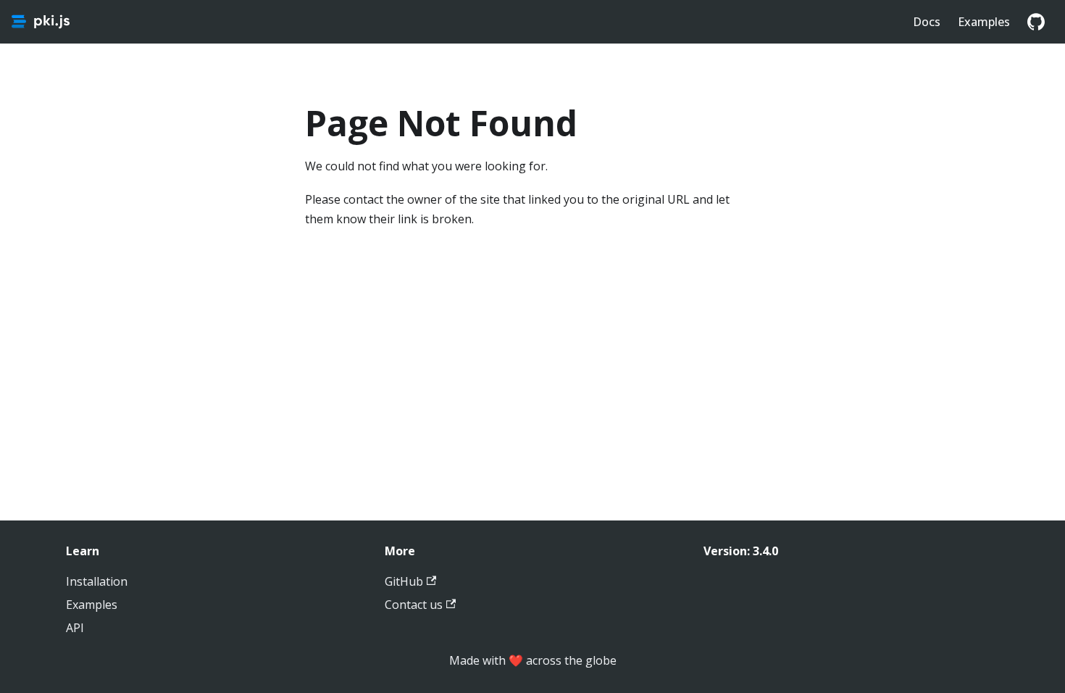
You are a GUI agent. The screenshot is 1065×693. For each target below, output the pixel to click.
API (75, 628)
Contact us (414, 605)
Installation (97, 581)
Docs (926, 22)
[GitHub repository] (1036, 21)
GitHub (404, 581)
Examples (984, 22)
